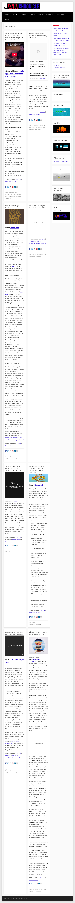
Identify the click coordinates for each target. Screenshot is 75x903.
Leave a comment (12, 458)
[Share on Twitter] (8, 187)
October (44, 254)
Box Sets (17, 192)
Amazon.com (36, 659)
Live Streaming (39, 127)
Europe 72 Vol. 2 (33, 880)
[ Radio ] (6, 19)
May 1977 (14, 266)
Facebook (8, 181)
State (39, 14)
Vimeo (7, 542)
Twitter (14, 181)
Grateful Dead (42, 78)
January (41, 125)
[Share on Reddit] (10, 187)
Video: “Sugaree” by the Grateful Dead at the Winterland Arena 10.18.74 (13, 468)
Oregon (40, 129)
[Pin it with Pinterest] (12, 187)
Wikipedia (32, 241)
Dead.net (18, 179)
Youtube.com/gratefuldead (16, 440)
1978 (8, 192)
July (11, 194)
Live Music (18, 194)
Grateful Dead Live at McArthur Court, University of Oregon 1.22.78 (38, 36)
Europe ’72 (33, 661)
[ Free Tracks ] (60, 14)
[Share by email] (17, 187)
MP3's (40, 889)
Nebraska (18, 196)
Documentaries (9, 771)
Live (14, 194)
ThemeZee (24, 898)
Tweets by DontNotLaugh (60, 161)
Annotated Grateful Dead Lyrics (38, 243)
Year (32, 14)
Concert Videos (38, 254)
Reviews (44, 889)
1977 (8, 457)
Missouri (13, 196)
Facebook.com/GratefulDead (13, 437)
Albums (12, 192)
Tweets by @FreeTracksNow (61, 98)
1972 (32, 622)
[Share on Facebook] (6, 187)
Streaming (8, 198)
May (16, 457)
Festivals (15, 14)
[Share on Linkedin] (15, 187)
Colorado (7, 194)
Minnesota (8, 196)
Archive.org (39, 241)
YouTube (38, 114)
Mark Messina (16, 539)
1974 (32, 254)
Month (24, 14)
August (40, 622)
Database (48, 14)
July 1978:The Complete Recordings (14, 74)
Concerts (6, 14)
